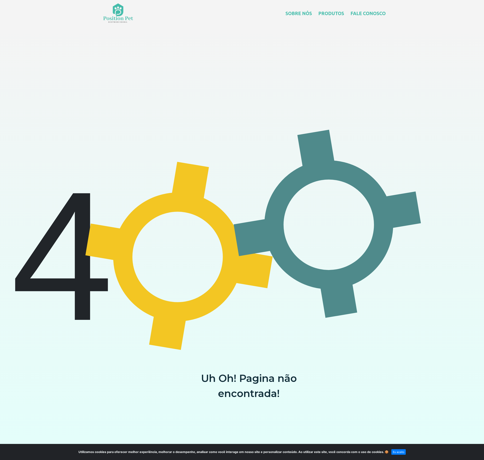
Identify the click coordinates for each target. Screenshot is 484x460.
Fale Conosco (368, 13)
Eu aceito (398, 452)
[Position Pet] (118, 13)
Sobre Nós (298, 13)
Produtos (331, 13)
